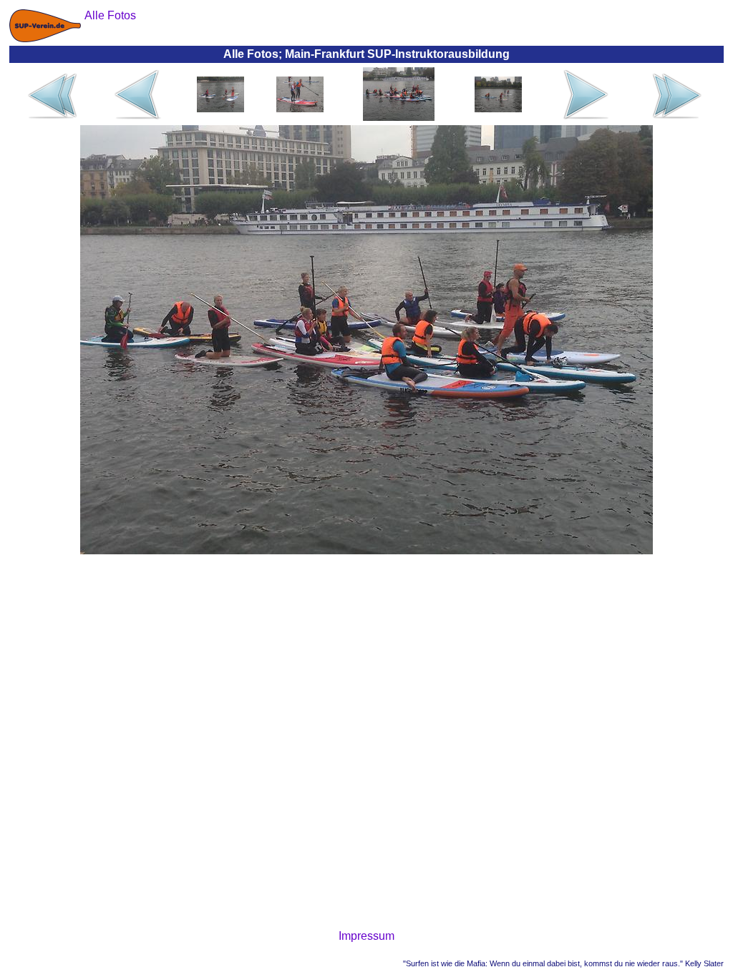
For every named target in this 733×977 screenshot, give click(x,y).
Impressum (366, 936)
